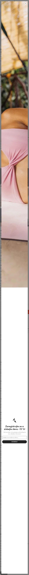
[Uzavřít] (26, 3)
